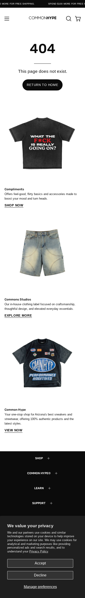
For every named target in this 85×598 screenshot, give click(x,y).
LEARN (39, 488)
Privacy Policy (38, 551)
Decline (40, 575)
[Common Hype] (42, 18)
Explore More (18, 315)
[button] (68, 18)
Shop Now (14, 205)
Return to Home (42, 85)
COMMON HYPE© (39, 473)
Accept (40, 563)
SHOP (39, 458)
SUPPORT (39, 503)
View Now (13, 430)
